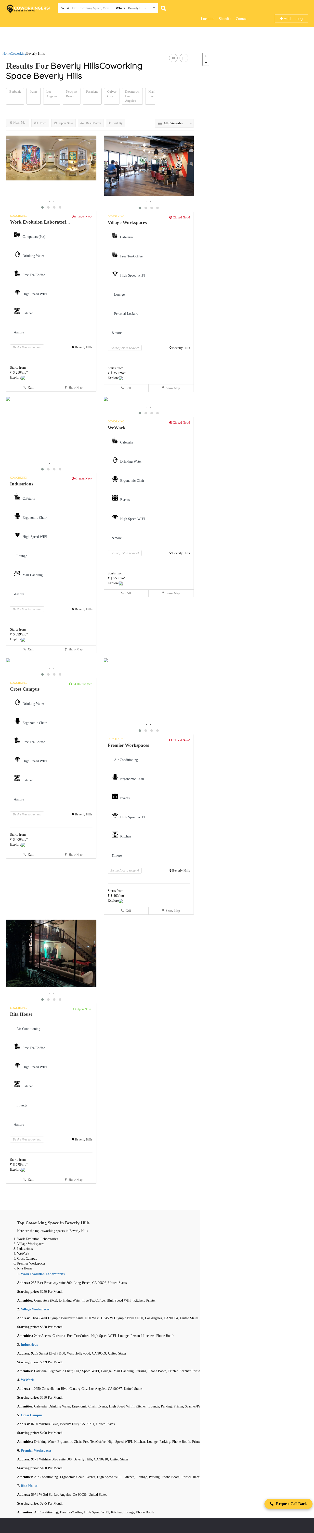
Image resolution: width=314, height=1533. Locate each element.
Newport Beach (71, 94)
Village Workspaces (127, 222)
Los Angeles (51, 94)
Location (207, 19)
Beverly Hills (83, 347)
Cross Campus (24, 689)
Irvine (34, 91)
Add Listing (293, 18)
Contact (242, 19)
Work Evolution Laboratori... (40, 222)
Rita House (21, 1014)
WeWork (117, 427)
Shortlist (225, 19)
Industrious (21, 483)
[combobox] (135, 9)
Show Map (75, 387)
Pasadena (92, 91)
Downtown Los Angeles (132, 96)
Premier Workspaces (128, 745)
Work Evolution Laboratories (43, 1274)
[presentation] (49, 201)
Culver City (111, 94)
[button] (42, 207)
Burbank (15, 91)
